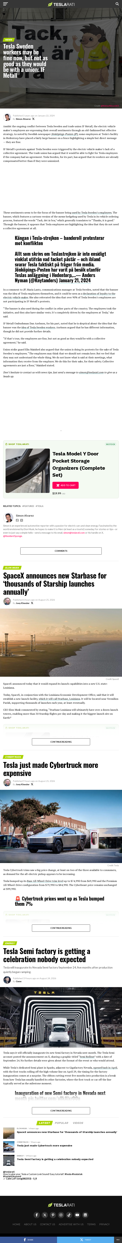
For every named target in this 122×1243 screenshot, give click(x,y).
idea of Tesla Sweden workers (38, 327)
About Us (30, 1224)
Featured (29, 506)
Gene (18, 981)
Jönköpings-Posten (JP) (64, 134)
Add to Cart (68, 485)
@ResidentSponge (12, 536)
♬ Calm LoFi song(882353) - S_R (20, 1178)
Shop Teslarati (18, 444)
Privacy (104, 1224)
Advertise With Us (71, 1224)
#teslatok (77, 1174)
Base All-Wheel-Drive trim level (45, 881)
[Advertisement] (61, 188)
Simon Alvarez (23, 119)
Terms (91, 1224)
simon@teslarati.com (74, 532)
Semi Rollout (87, 1056)
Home (16, 1224)
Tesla (40, 506)
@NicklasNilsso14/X (110, 106)
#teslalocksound (12, 1176)
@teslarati (9, 1171)
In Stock (110, 444)
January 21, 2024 (75, 280)
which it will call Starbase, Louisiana (59, 699)
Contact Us (47, 1224)
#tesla (68, 1174)
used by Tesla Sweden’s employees (92, 212)
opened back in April (105, 1067)
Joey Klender (23, 603)
